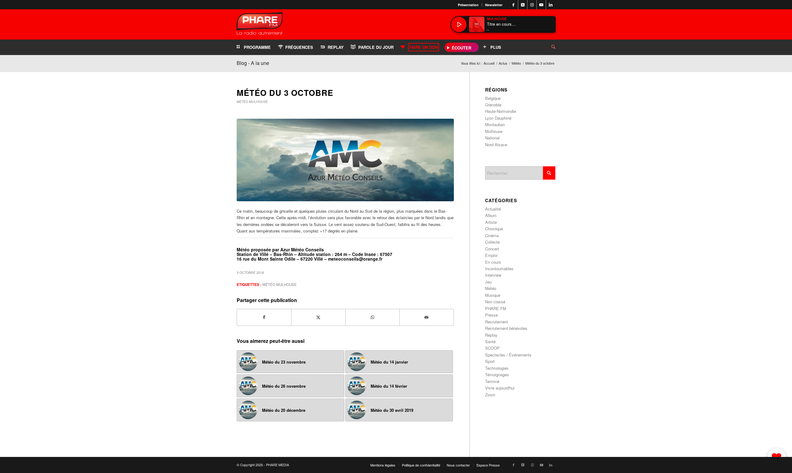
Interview (493, 275)
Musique (492, 295)
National (492, 138)
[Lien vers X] (522, 4)
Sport (490, 361)
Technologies (497, 368)
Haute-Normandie (500, 111)
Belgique (493, 98)
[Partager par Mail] (427, 317)
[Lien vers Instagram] (531, 4)
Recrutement (496, 322)
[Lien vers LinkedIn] (550, 4)
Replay (491, 335)
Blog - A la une (253, 62)
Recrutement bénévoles (506, 328)
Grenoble (493, 105)
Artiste (491, 222)
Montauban (495, 124)
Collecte (492, 242)
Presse (491, 315)
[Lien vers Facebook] (513, 4)
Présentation (468, 4)
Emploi (491, 255)
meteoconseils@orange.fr (355, 259)
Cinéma (492, 235)
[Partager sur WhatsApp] (372, 317)
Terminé (492, 381)
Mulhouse (258, 101)
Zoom (490, 395)
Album (491, 215)
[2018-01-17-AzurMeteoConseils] (345, 160)
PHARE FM (495, 308)
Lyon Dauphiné (498, 118)
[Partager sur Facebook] (264, 317)
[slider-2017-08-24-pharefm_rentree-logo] (259, 25)
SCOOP (492, 348)
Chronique (494, 229)
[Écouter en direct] (459, 24)
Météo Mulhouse (279, 284)
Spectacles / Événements (508, 355)
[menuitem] (468, 4)
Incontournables (499, 268)
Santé (490, 341)
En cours (493, 262)
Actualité (493, 209)
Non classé (495, 302)
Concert (492, 249)
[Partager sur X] (318, 317)
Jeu (488, 282)
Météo (242, 101)
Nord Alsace (496, 144)
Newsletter (493, 4)
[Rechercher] (548, 47)
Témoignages (497, 374)
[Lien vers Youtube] (541, 4)
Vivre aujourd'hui (499, 388)
